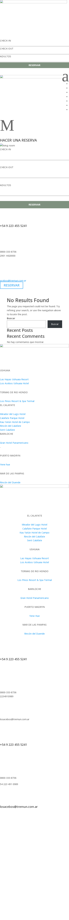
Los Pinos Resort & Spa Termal (17, 401)
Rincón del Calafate (10, 425)
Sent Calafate (7, 429)
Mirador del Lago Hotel (12, 414)
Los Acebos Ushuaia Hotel (14, 383)
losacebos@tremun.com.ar (19, 807)
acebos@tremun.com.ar (13, 280)
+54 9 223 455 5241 (13, 226)
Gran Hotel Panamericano (14, 442)
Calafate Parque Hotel (12, 418)
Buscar (11, 318)
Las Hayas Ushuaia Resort (14, 379)
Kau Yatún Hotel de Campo (15, 422)
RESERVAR (34, 65)
